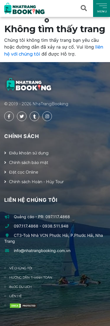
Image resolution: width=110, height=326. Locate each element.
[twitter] (22, 116)
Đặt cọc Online (23, 172)
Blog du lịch (20, 287)
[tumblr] (34, 116)
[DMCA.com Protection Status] (23, 306)
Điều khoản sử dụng (29, 153)
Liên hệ (15, 296)
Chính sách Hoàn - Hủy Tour (36, 181)
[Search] (84, 8)
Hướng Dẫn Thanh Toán (30, 277)
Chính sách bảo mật (28, 162)
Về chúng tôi (20, 268)
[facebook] (9, 116)
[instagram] (47, 116)
